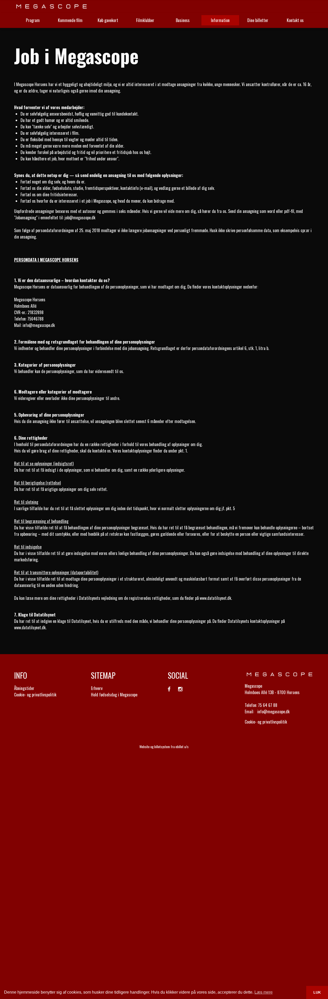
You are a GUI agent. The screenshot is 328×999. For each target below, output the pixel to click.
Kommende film (70, 20)
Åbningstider (24, 688)
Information (220, 20)
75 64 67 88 (267, 705)
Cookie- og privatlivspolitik (35, 695)
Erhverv (96, 688)
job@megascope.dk (80, 217)
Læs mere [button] (263, 992)
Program (33, 20)
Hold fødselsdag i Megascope (114, 695)
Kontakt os (295, 20)
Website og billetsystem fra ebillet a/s (164, 746)
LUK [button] (317, 992)
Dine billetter (257, 20)
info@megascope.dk (39, 325)
